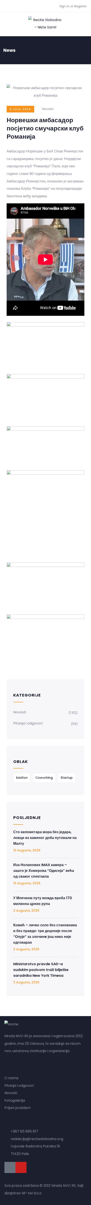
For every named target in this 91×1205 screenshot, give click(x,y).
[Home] (11, 1024)
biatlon (22, 777)
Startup (67, 777)
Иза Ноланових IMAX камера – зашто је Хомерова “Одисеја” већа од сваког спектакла (43, 870)
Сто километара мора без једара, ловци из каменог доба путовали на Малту (45, 837)
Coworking (44, 777)
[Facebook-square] (9, 1167)
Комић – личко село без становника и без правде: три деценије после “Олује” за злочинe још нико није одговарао (45, 934)
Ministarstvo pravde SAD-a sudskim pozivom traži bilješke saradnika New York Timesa (40, 969)
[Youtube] (21, 1167)
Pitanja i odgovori (28, 723)
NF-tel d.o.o (32, 1193)
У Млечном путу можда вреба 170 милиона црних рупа (42, 900)
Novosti (47, 109)
